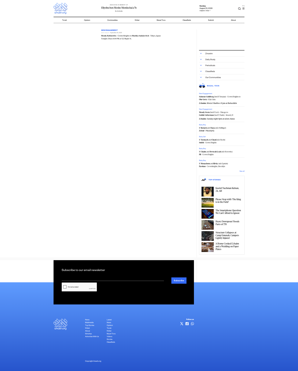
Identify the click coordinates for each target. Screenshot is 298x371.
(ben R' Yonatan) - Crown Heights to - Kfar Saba (220, 98)
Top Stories (89, 326)
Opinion (87, 20)
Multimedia (89, 323)
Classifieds (187, 20)
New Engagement (205, 94)
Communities (112, 20)
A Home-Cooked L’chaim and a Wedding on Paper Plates (227, 246)
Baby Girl (202, 137)
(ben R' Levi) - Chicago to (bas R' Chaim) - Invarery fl (216, 113)
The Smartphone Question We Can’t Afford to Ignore (228, 212)
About (233, 20)
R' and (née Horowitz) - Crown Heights (216, 153)
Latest (109, 320)
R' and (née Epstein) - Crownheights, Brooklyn (213, 165)
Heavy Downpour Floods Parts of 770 (227, 223)
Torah (64, 20)
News (87, 320)
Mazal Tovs (161, 20)
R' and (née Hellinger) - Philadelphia (212, 129)
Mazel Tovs (111, 334)
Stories (109, 340)
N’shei (137, 20)
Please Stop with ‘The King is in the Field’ (228, 201)
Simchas (88, 334)
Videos (109, 337)
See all (242, 171)
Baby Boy (202, 125)
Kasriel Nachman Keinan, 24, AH (227, 189)
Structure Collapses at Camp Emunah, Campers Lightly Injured (227, 235)
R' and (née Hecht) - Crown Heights (212, 141)
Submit (211, 20)
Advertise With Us (92, 337)
